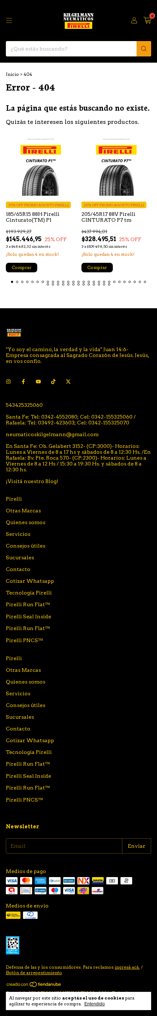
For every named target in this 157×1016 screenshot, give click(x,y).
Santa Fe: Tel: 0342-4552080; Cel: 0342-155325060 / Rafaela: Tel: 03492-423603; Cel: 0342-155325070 (71, 420)
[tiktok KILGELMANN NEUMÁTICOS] (53, 381)
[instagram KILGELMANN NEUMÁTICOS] (8, 381)
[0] (147, 20)
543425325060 (24, 405)
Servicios (18, 534)
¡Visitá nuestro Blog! (32, 481)
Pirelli (14, 499)
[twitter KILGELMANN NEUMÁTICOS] (68, 381)
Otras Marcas (23, 510)
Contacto (18, 569)
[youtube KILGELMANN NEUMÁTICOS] (38, 381)
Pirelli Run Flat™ (28, 604)
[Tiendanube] (34, 986)
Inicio (12, 74)
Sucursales (20, 557)
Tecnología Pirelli (29, 593)
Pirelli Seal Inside (28, 616)
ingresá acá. (127, 967)
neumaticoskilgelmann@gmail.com (52, 434)
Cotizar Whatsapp (30, 581)
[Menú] (9, 20)
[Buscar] (144, 48)
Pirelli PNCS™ (24, 640)
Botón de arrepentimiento (34, 972)
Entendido (94, 1003)
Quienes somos (25, 522)
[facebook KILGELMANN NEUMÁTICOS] (23, 381)
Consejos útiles (25, 546)
